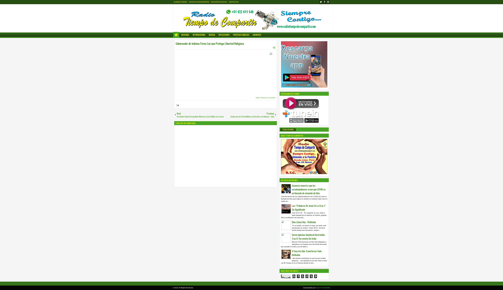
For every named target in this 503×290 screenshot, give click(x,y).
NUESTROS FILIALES (219, 2)
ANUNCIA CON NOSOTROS (199, 2)
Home (176, 35)
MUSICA (212, 34)
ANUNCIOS (257, 34)
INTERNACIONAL (199, 34)
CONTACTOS (233, 2)
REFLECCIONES (224, 34)
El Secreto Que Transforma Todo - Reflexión (307, 253)
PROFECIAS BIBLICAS (241, 34)
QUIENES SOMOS (180, 2)
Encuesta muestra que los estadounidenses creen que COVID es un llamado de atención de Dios (309, 189)
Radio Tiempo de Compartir (265, 98)
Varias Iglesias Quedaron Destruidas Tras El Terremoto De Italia (308, 236)
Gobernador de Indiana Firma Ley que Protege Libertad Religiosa (210, 43)
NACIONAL (185, 34)
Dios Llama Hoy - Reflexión (304, 222)
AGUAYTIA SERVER (323, 288)
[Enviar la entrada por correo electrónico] (177, 106)
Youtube (328, 2)
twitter (320, 2)
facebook (324, 2)
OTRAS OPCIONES (288, 129)
